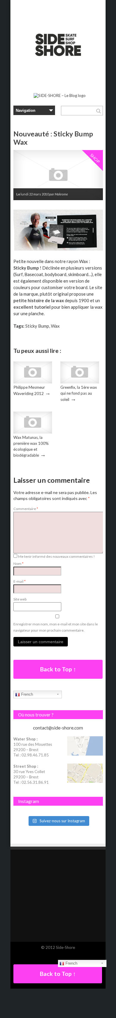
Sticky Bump (26, 267)
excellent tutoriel (32, 307)
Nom (18, 563)
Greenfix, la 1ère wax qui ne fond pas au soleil (78, 393)
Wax (55, 326)
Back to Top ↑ (58, 669)
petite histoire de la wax (39, 300)
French (26, 694)
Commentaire (25, 508)
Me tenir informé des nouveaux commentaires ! (56, 556)
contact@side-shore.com (58, 727)
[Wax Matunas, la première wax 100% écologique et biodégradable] (32, 432)
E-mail (19, 581)
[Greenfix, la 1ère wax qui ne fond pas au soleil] (79, 382)
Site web (19, 599)
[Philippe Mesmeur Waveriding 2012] (32, 382)
